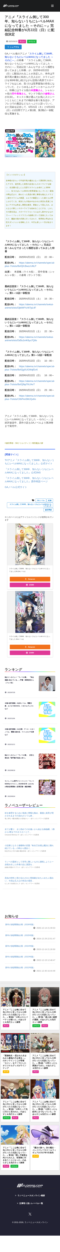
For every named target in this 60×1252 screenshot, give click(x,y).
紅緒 (49, 500)
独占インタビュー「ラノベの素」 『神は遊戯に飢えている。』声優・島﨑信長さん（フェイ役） (19, 680)
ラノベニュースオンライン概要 (31, 1195)
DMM (31, 585)
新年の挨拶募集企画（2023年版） (20, 957)
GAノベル (41, 500)
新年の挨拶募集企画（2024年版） (20, 946)
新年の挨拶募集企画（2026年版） (20, 924)
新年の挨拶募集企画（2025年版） (20, 935)
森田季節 (48, 510)
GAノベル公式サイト (16, 487)
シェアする (14, 47)
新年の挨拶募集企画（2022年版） (20, 967)
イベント (31, 41)
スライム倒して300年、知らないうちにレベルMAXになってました (30, 505)
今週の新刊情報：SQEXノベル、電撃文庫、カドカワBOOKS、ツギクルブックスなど (19, 706)
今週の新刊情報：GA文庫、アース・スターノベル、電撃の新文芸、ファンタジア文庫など (20, 731)
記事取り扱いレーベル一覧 (31, 1203)
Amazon (31, 579)
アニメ (22, 41)
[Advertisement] (30, 901)
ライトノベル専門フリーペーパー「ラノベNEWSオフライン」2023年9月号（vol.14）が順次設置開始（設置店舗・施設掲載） (20, 783)
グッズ (6, 1071)
